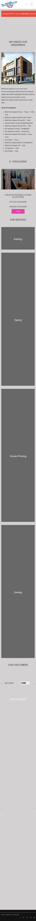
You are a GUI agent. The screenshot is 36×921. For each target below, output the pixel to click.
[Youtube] (30, 917)
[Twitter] (23, 917)
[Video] (34, 917)
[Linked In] (27, 917)
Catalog (18, 211)
